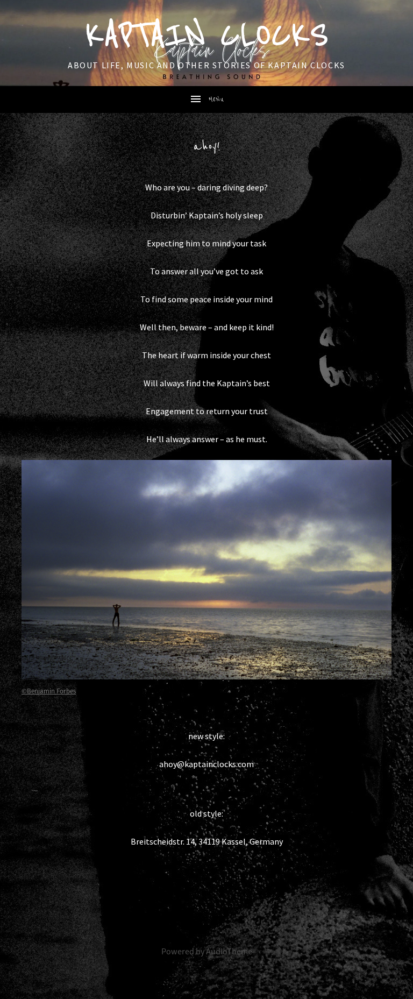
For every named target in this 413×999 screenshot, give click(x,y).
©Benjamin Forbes (49, 691)
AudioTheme (229, 952)
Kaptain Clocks (206, 35)
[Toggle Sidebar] (206, 99)
